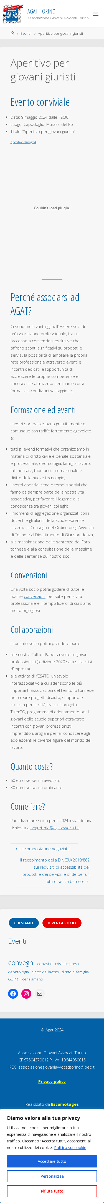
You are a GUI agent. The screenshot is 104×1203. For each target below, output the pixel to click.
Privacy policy (52, 1081)
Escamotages (65, 1104)
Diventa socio (62, 922)
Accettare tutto (52, 1161)
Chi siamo (23, 922)
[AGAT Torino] (13, 13)
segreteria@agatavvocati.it (55, 827)
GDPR (13, 979)
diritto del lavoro (45, 971)
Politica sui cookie (70, 1147)
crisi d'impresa (67, 963)
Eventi (26, 33)
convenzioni (34, 596)
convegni (21, 962)
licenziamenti (32, 979)
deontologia (18, 971)
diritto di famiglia (75, 971)
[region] (52, 1156)
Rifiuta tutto (52, 1191)
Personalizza (52, 1176)
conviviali (44, 963)
